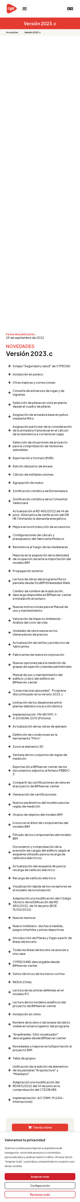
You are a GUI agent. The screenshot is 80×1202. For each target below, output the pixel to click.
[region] (40, 1167)
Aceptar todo (40, 1176)
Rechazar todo (40, 1194)
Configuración (40, 1185)
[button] (24, 8)
